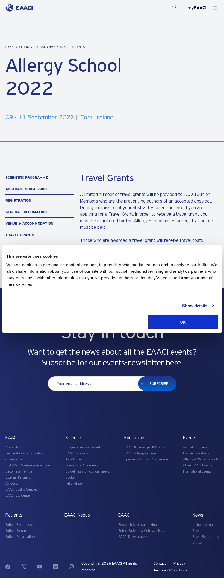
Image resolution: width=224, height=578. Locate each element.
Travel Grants (19, 235)
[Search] (174, 8)
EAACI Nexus (77, 515)
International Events (197, 471)
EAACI (10, 47)
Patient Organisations (20, 537)
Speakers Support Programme (146, 459)
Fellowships (74, 483)
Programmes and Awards (84, 447)
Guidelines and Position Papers (88, 471)
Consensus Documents (82, 465)
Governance (13, 459)
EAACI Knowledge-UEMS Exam (146, 447)
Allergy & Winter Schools (201, 459)
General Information (26, 212)
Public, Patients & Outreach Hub (141, 531)
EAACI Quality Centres (21, 489)
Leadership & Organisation (24, 453)
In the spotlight (203, 525)
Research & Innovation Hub (137, 525)
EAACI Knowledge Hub (134, 537)
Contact (160, 563)
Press (197, 531)
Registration (18, 200)
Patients (13, 515)
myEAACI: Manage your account (28, 465)
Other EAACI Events (197, 465)
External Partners (18, 477)
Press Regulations (206, 537)
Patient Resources (18, 525)
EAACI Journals (77, 453)
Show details (194, 305)
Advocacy (12, 483)
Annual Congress (195, 447)
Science (73, 437)
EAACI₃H (127, 515)
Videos (197, 543)
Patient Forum (15, 531)
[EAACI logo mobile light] (19, 8)
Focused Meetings (196, 453)
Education (134, 437)
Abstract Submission (26, 189)
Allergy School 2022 (38, 47)
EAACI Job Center (18, 495)
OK (183, 322)
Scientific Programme (26, 177)
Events (189, 437)
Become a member (19, 471)
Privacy (179, 563)
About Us (12, 447)
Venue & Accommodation (29, 223)
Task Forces (74, 459)
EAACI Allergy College (140, 453)
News (198, 515)
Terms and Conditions (170, 570)
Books (70, 477)
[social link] (13, 566)
